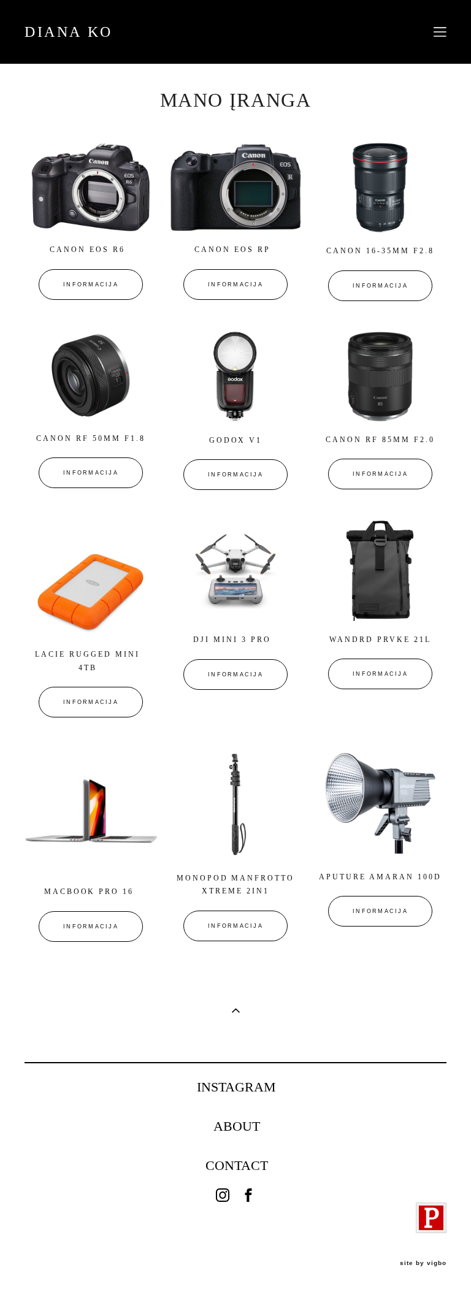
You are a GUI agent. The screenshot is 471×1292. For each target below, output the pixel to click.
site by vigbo (423, 1263)
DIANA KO (69, 32)
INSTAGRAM (236, 1087)
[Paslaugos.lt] (431, 1230)
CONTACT (236, 1165)
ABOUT (236, 1126)
